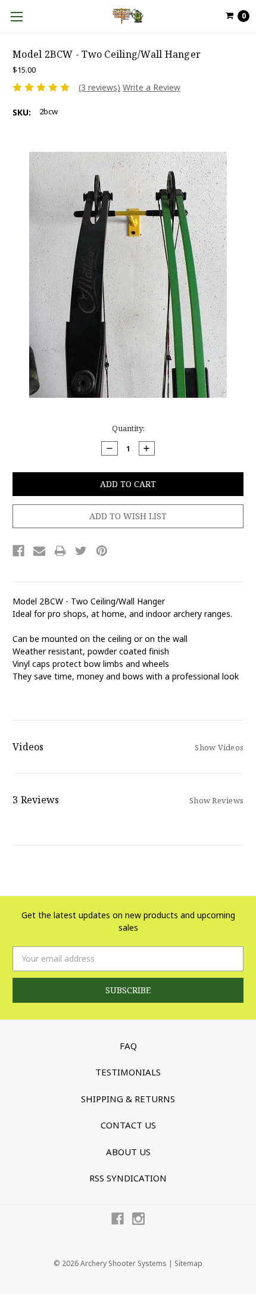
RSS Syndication (128, 1178)
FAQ (128, 1046)
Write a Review (151, 87)
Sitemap (188, 1263)
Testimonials (128, 1072)
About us (128, 1152)
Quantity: (128, 428)
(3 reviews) (99, 87)
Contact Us (128, 1125)
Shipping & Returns (128, 1099)
